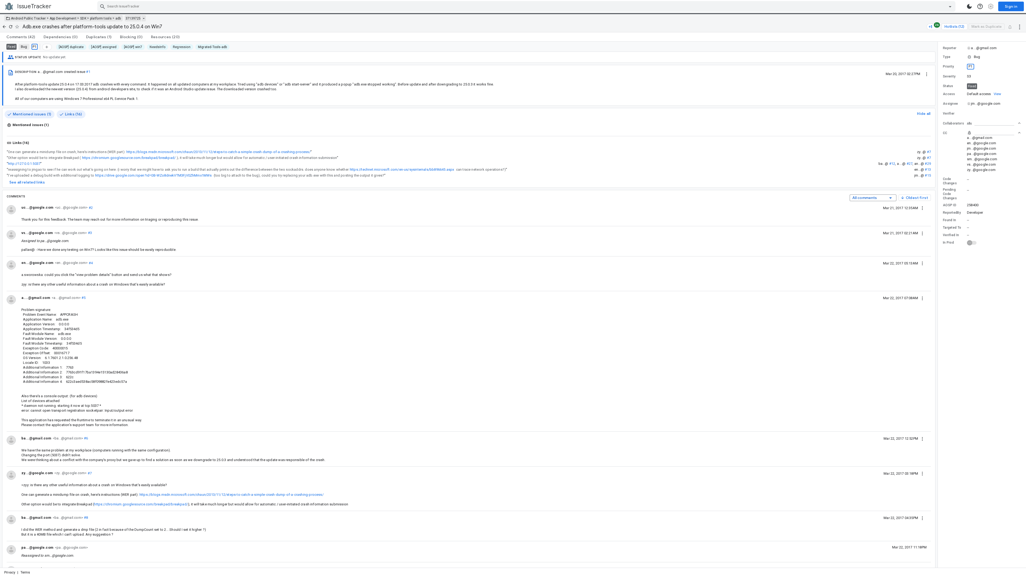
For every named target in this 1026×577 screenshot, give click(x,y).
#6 (85, 438)
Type (946, 57)
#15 (928, 175)
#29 (928, 164)
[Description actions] (926, 73)
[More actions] (1019, 26)
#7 (929, 152)
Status (948, 86)
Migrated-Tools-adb (212, 47)
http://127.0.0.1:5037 (24, 164)
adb (118, 18)
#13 (928, 169)
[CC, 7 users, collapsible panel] (994, 132)
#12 (892, 164)
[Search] (102, 6)
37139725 (133, 18)
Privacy (9, 572)
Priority (948, 66)
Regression (182, 47)
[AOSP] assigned (103, 47)
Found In (949, 220)
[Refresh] (10, 27)
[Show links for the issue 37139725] (143, 18)
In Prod (948, 242)
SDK (83, 18)
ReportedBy (952, 213)
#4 (90, 263)
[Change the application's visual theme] (969, 6)
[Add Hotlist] (47, 47)
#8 (85, 518)
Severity (949, 76)
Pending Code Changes (950, 194)
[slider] (939, 305)
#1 (88, 72)
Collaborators (953, 123)
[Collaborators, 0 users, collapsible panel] (994, 123)
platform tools (101, 18)
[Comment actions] (922, 208)
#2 (90, 207)
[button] (982, 57)
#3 (89, 233)
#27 (910, 164)
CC (945, 133)
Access (949, 94)
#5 (83, 298)
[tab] (20, 36)
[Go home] (4, 27)
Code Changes (950, 181)
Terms (25, 572)
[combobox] (527, 6)
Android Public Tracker (28, 18)
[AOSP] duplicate (71, 47)
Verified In (951, 235)
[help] (980, 6)
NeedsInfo (157, 47)
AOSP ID (949, 205)
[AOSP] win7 (133, 47)
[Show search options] (950, 6)
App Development (63, 18)
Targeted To (952, 227)
